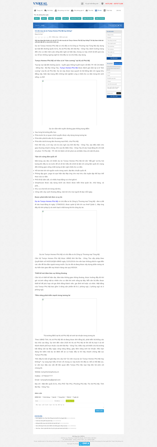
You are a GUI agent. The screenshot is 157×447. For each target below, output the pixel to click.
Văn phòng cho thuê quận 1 (53, 441)
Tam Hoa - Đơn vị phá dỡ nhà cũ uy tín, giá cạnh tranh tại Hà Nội (56, 428)
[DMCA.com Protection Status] (84, 443)
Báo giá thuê (110, 63)
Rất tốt (69, 397)
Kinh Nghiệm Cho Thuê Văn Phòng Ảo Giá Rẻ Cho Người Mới (55, 418)
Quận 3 (51, 18)
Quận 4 (58, 18)
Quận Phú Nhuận (88, 18)
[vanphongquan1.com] (40, 3)
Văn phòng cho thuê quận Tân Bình (85, 441)
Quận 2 (44, 18)
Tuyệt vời (75, 397)
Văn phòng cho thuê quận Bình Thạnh (105, 441)
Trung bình (62, 397)
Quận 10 (65, 18)
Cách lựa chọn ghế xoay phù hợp (48, 420)
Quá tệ (54, 397)
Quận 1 (37, 18)
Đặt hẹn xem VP (118, 63)
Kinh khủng (46, 397)
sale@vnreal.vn (42, 441)
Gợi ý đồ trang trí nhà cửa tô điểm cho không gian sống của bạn (56, 425)
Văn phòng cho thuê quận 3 (68, 441)
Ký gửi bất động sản (91, 3)
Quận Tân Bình (100, 18)
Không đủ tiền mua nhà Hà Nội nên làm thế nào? (52, 423)
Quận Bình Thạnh (75, 18)
